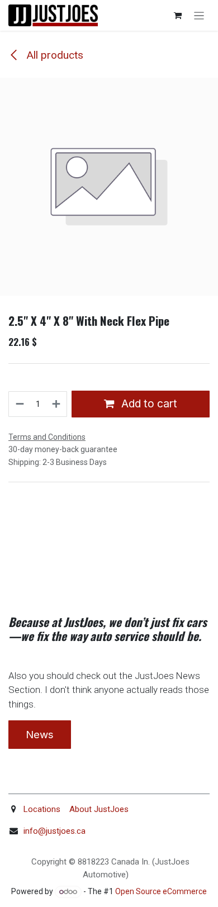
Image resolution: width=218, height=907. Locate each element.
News (40, 734)
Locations (41, 809)
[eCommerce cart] (177, 15)
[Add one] (56, 404)
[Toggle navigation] (199, 15)
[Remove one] (19, 404)
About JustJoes (98, 809)
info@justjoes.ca (54, 831)
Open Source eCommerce (161, 891)
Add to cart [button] (148, 403)
